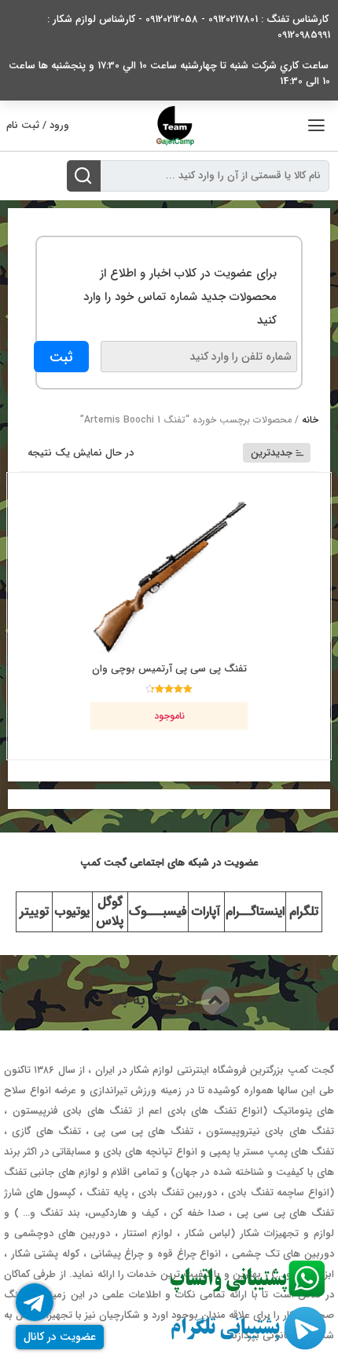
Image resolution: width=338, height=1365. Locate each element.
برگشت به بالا (155, 1000)
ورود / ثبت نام (37, 125)
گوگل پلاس (109, 911)
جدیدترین (271, 453)
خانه (310, 419)
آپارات (206, 911)
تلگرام (303, 911)
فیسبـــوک (158, 911)
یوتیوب (72, 911)
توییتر (34, 911)
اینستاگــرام (255, 911)
